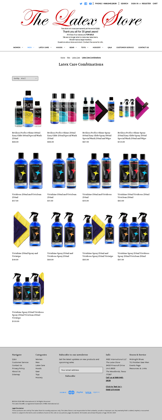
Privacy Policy (18, 368)
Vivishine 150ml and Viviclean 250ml (61, 196)
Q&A (110, 47)
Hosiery (97, 47)
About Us (16, 371)
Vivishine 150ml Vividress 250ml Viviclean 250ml (133, 196)
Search (124, 3)
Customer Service (125, 47)
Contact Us (143, 47)
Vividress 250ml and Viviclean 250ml (26, 196)
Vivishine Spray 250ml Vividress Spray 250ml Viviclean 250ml (133, 255)
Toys (83, 47)
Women (16, 47)
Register (146, 3)
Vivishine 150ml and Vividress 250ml (97, 196)
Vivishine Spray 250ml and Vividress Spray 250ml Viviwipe (98, 255)
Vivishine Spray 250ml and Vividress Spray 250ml (60, 255)
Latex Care (44, 47)
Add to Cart (28, 114)
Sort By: (16, 78)
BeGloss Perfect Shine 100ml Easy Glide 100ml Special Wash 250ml (27, 136)
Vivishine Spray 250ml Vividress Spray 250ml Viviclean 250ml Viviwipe (28, 315)
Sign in (134, 3)
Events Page (134, 365)
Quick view (27, 104)
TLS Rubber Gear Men (139, 362)
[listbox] (29, 78)
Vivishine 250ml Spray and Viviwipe (25, 255)
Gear (71, 47)
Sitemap (16, 374)
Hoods (59, 47)
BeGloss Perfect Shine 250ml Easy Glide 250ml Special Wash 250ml (62, 136)
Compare (27, 109)
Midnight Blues (136, 359)
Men (29, 47)
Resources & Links (138, 368)
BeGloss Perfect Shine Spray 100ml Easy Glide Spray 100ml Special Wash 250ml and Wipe (97, 136)
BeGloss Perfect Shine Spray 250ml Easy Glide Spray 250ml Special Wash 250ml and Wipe (132, 136)
